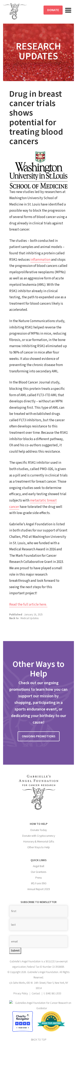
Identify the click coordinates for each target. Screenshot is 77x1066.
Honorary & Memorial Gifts (38, 842)
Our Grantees (38, 872)
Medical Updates (30, 618)
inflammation (40, 259)
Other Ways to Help (38, 847)
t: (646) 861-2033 (52, 993)
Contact (36, 993)
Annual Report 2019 (38, 889)
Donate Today (38, 830)
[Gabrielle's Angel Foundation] (15, 11)
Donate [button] (53, 10)
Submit (15, 951)
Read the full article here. (28, 604)
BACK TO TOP (38, 1040)
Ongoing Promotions (38, 736)
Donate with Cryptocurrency (38, 836)
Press (38, 878)
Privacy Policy (20, 993)
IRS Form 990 (38, 883)
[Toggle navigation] (68, 10)
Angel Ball (38, 866)
